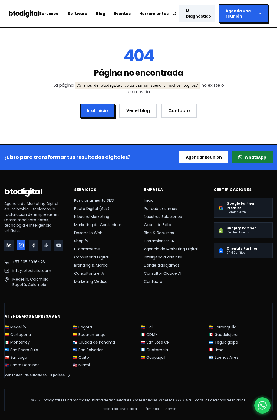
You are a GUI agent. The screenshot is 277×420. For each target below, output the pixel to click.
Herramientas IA (159, 241)
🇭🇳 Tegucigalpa (223, 342)
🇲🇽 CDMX (149, 334)
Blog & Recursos (159, 233)
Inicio (149, 200)
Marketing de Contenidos (98, 224)
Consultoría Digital (91, 257)
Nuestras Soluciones (163, 216)
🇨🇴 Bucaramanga (89, 334)
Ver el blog (138, 110)
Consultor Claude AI (162, 273)
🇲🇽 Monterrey (17, 342)
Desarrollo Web (88, 233)
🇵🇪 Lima (216, 349)
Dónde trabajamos (161, 265)
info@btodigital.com (31, 270)
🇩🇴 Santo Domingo (22, 365)
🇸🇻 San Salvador (88, 349)
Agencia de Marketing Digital (171, 249)
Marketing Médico (91, 281)
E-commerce (87, 249)
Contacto (179, 110)
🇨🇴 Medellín (15, 327)
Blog (100, 13)
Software (77, 13)
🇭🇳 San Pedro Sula (21, 349)
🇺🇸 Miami (81, 365)
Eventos (122, 13)
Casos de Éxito (157, 224)
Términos (151, 409)
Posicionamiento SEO (94, 200)
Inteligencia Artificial (163, 257)
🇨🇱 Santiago (16, 357)
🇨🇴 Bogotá (82, 327)
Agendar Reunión (204, 157)
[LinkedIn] (9, 245)
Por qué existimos (160, 208)
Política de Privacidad (119, 409)
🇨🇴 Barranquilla (222, 327)
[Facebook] (33, 245)
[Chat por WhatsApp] (262, 405)
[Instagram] (21, 245)
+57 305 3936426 (28, 262)
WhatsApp (255, 157)
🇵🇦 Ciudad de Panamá (94, 342)
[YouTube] (58, 245)
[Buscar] (174, 13)
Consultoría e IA (89, 273)
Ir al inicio (97, 110)
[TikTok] (46, 245)
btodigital (23, 192)
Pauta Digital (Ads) (92, 208)
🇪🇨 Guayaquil (153, 357)
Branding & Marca (91, 265)
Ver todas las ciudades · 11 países (35, 375)
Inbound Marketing (91, 216)
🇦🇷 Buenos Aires (223, 357)
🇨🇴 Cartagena (18, 334)
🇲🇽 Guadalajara (223, 334)
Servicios (48, 13)
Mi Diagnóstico (198, 13)
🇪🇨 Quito (81, 357)
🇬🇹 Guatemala (154, 349)
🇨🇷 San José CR (155, 342)
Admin (170, 409)
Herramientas (154, 13)
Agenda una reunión (238, 13)
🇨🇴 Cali (147, 327)
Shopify (81, 241)
